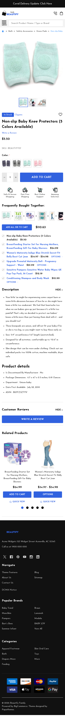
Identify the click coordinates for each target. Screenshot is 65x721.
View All (38, 629)
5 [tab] (42, 508)
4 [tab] (37, 508)
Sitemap (38, 577)
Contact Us (7, 583)
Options (56, 257)
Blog (36, 572)
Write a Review (9, 133)
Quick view (18, 502)
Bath (4, 654)
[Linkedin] (38, 557)
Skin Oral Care (41, 649)
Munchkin (6, 613)
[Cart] (61, 13)
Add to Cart (42, 177)
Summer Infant (9, 629)
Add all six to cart (17, 227)
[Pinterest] (18, 557)
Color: (6, 155)
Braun (37, 608)
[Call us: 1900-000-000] (55, 13)
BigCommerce (20, 706)
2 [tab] (27, 508)
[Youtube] (24, 557)
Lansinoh (38, 613)
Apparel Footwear (11, 649)
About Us (6, 577)
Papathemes (8, 709)
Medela (38, 618)
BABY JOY (39, 623)
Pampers (6, 618)
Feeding (5, 664)
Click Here (46, 4)
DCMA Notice (9, 590)
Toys (36, 654)
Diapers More (8, 659)
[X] (5, 557)
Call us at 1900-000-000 (14, 547)
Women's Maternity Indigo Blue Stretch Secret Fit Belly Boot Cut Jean (48, 475)
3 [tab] (32, 508)
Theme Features (10, 572)
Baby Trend (7, 608)
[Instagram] (31, 557)
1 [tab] (22, 508)
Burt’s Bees (7, 623)
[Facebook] (11, 557)
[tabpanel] (17, 472)
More (37, 659)
